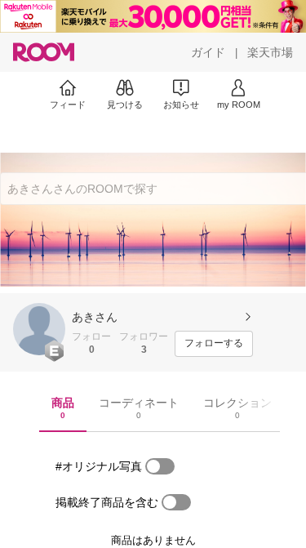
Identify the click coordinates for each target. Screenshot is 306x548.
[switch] (160, 466)
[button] (39, 329)
